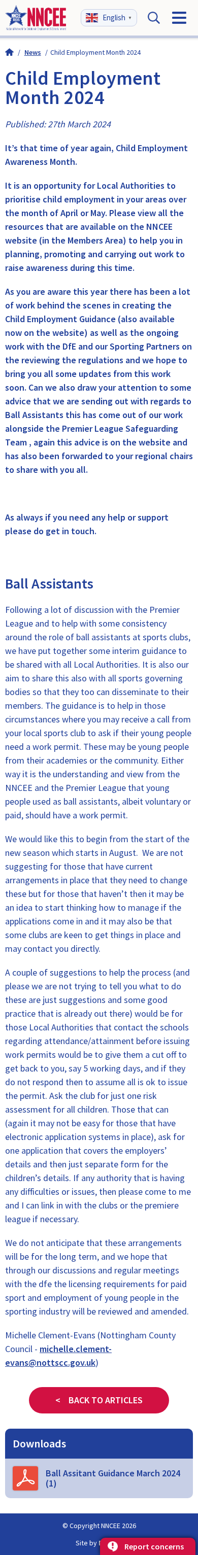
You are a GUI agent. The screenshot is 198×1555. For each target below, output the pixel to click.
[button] (110, 16)
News (32, 52)
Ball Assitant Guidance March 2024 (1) (113, 1478)
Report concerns (154, 1546)
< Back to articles (99, 1400)
